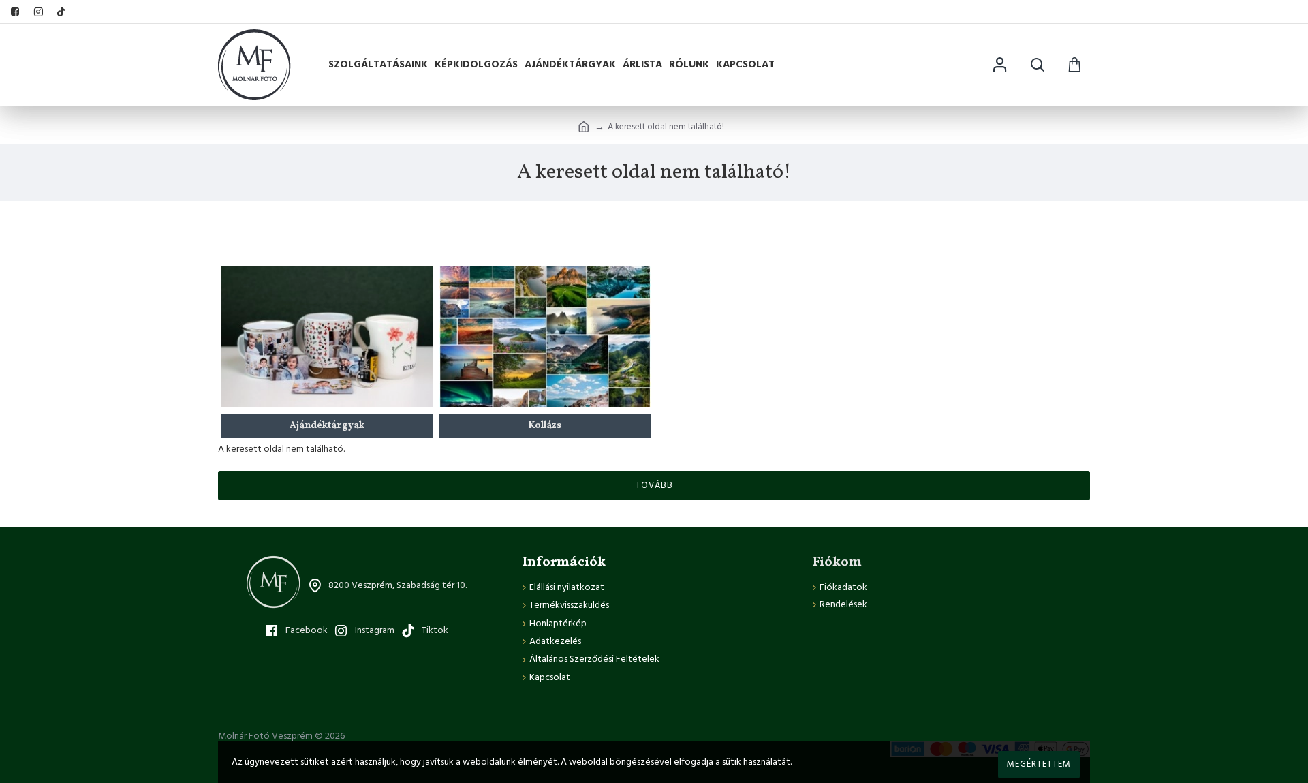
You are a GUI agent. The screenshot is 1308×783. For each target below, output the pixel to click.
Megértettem (1039, 764)
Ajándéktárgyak (327, 425)
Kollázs (544, 425)
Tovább (654, 485)
